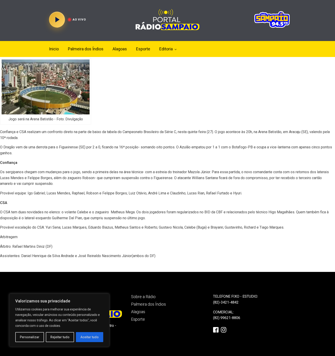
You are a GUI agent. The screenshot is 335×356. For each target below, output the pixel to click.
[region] (59, 320)
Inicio (54, 48)
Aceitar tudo (89, 337)
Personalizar (29, 337)
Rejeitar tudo (60, 337)
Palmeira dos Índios (85, 48)
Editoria (166, 48)
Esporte (143, 48)
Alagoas (120, 48)
